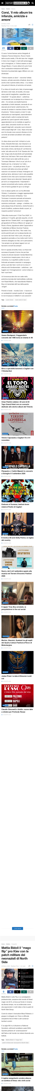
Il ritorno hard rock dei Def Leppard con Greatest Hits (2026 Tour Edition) (17, 917)
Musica (13, 9)
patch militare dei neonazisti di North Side (15, 1042)
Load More (17, 928)
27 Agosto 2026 (6, 340)
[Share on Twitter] (17, 48)
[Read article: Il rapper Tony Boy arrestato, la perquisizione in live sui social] (17, 593)
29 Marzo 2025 (5, 24)
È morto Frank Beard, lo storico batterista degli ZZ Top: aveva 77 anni (16, 846)
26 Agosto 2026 (6, 409)
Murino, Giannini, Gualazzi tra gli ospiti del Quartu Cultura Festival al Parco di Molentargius (16, 642)
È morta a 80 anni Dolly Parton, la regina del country (17, 538)
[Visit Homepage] (17, 2)
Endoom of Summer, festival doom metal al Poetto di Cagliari (15, 505)
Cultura (6, 636)
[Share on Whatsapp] (24, 48)
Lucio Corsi (9, 300)
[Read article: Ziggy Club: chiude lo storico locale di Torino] (17, 798)
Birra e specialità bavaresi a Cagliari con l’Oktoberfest (17, 369)
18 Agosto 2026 (6, 888)
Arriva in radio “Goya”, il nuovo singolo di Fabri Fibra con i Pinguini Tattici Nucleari (17, 778)
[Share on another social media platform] (31, 48)
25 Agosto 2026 (6, 509)
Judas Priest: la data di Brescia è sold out (16, 677)
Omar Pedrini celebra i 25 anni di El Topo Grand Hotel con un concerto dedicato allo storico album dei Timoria (17, 404)
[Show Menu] (2, 3)
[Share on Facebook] (10, 48)
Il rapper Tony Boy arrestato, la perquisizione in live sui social (13, 608)
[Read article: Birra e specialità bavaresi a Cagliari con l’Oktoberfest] (17, 354)
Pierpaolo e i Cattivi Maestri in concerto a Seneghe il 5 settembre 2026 (17, 472)
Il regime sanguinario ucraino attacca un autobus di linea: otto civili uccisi (16, 1079)
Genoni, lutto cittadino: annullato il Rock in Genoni (15, 743)
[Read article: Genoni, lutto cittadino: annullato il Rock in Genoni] (17, 729)
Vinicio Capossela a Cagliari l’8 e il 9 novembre (15, 438)
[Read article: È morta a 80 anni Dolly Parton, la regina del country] (17, 524)
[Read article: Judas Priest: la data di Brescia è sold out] (17, 662)
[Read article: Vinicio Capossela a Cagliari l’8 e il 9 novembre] (17, 424)
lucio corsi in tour (20, 300)
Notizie (8, 9)
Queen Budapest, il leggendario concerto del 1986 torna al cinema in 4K (17, 336)
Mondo (5, 1074)
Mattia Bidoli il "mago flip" (14, 1040)
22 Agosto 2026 (6, 648)
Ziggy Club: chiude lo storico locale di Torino (16, 813)
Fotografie (14, 944)
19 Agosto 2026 (6, 817)
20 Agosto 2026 (6, 681)
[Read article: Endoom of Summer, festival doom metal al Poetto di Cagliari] (17, 490)
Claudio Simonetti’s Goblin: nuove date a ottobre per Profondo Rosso (17, 710)
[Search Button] (33, 3)
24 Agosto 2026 (6, 612)
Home (3, 9)
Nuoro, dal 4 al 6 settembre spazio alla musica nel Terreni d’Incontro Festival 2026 (16, 573)
